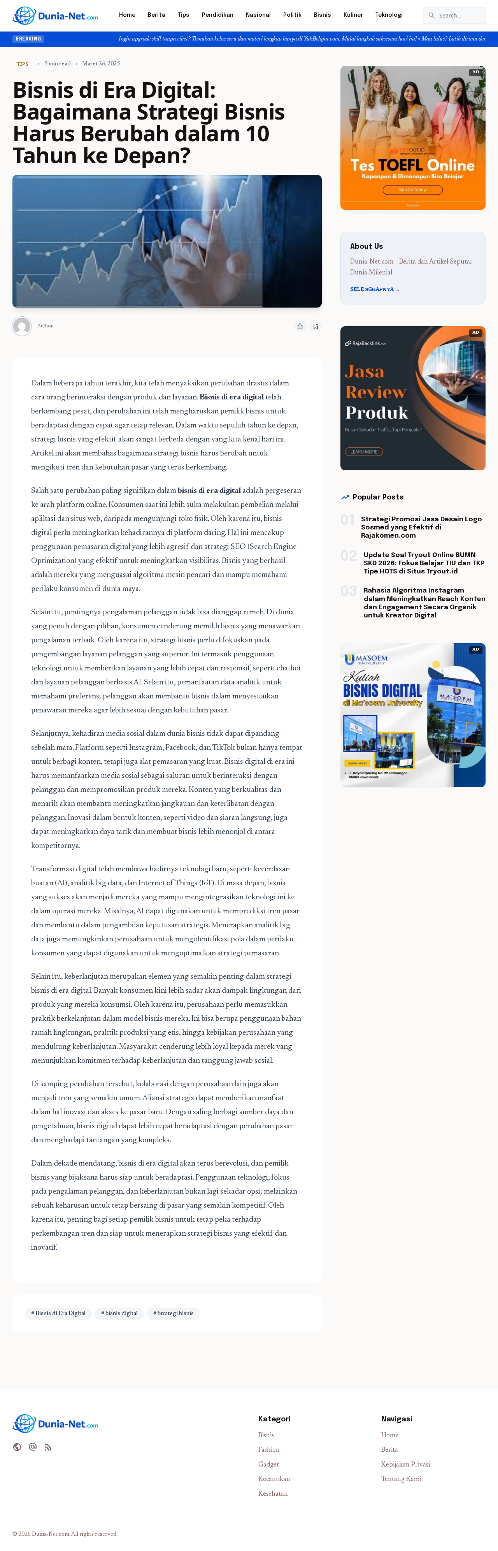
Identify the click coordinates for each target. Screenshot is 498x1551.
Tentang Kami (401, 1479)
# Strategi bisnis (173, 1314)
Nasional (258, 15)
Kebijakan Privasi (405, 1465)
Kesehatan (273, 1494)
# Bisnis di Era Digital (58, 1314)
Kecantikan (274, 1479)
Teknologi (389, 15)
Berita (156, 15)
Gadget (268, 1465)
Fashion (269, 1450)
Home (127, 15)
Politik (292, 15)
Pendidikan (217, 15)
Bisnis (322, 15)
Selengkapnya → (375, 289)
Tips (183, 15)
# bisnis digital (119, 1314)
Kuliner (353, 15)
